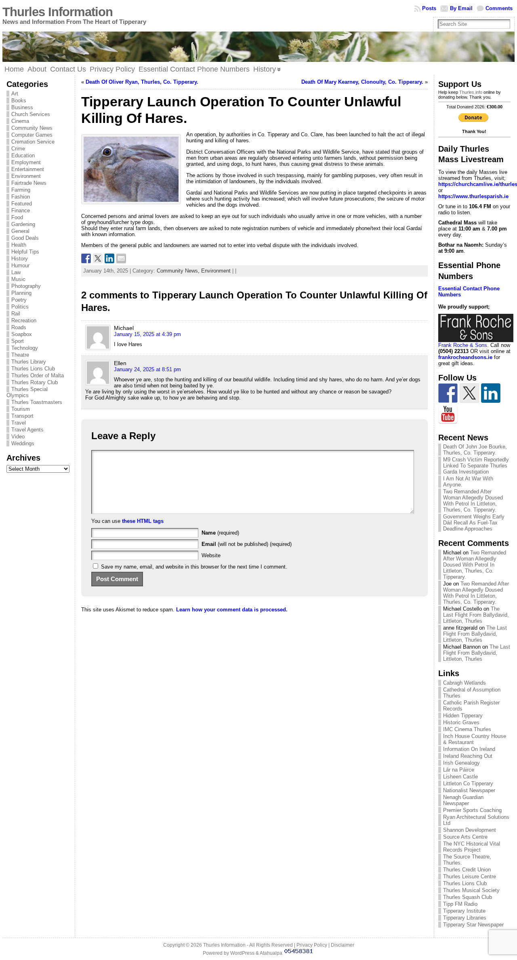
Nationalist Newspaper (469, 790)
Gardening (23, 224)
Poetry (19, 300)
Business (22, 107)
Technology (24, 348)
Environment (26, 176)
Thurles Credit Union (467, 870)
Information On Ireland (469, 749)
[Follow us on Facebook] (448, 393)
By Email (461, 8)
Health (18, 245)
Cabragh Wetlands (464, 683)
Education (23, 155)
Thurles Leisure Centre (469, 876)
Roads (18, 327)
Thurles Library (28, 362)
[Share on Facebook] (86, 258)
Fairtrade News (28, 183)
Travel (18, 423)
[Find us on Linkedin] (490, 393)
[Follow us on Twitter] (469, 393)
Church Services (30, 114)
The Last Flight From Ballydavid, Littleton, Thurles (476, 615)
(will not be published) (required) (247, 544)
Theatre (20, 355)
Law (16, 272)
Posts (429, 8)
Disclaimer (342, 945)
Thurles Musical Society (471, 890)
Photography (26, 286)
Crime (18, 149)
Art (14, 94)
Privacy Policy (311, 945)
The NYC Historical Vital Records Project (471, 847)
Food (17, 217)
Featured (21, 204)
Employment (26, 162)
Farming (20, 190)
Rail (15, 314)
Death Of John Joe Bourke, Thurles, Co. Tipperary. (475, 450)
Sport (17, 341)
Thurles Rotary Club (34, 382)
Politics (20, 307)
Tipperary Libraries (464, 918)
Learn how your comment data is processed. (232, 610)
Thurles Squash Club (467, 897)
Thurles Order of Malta (37, 375)
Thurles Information (57, 12)
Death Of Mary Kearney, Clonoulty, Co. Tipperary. (362, 82)
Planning (21, 293)
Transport (22, 416)
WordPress (242, 953)
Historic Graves (461, 722)
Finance (20, 210)
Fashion (20, 197)
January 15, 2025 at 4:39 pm (147, 334)
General (20, 231)
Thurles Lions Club (33, 369)
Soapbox (21, 334)
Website (211, 555)
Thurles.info (470, 92)
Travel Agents (27, 430)
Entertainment (27, 169)
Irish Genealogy (461, 763)
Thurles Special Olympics (27, 392)
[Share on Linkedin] (109, 258)
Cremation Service (33, 142)
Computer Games (32, 135)
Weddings (22, 443)
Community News (32, 128)
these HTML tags (143, 521)
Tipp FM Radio (460, 904)
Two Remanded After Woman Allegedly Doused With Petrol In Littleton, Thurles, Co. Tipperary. (473, 500)
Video (18, 436)
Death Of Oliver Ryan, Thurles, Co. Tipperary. (142, 82)
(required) (220, 533)
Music (18, 279)
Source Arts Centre (465, 837)
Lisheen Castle (460, 777)
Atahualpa (271, 953)
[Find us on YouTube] (448, 414)
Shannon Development (469, 830)
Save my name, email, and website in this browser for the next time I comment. (194, 567)
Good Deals (25, 238)
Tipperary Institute (464, 911)
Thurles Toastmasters (36, 402)
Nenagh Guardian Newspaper (463, 800)
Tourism (20, 409)
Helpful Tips (25, 252)
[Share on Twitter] (98, 258)
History (19, 259)
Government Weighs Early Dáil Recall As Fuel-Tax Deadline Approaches (473, 523)
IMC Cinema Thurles (467, 729)
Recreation (23, 320)
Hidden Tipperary (463, 716)
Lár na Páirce (458, 770)
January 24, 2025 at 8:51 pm (147, 369)
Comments (499, 8)
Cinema (20, 121)
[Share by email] (121, 258)
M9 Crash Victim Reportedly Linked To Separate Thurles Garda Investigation (476, 466)
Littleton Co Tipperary (468, 783)
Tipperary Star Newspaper (473, 925)
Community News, (179, 271)
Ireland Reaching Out (467, 756)
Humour (20, 265)
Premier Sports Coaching (472, 810)
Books (18, 100)
